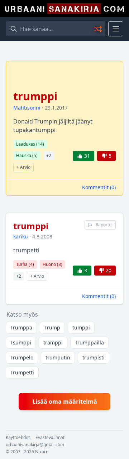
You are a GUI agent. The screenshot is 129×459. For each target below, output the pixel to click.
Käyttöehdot (18, 437)
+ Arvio (23, 167)
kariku (20, 236)
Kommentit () (99, 187)
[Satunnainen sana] (98, 29)
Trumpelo (21, 357)
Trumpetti (22, 372)
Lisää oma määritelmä (64, 401)
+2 (48, 155)
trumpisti (93, 357)
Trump (52, 327)
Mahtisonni (26, 107)
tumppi (81, 327)
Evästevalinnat (49, 437)
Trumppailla (89, 342)
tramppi (53, 342)
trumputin (58, 357)
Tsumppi (20, 342)
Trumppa (21, 327)
